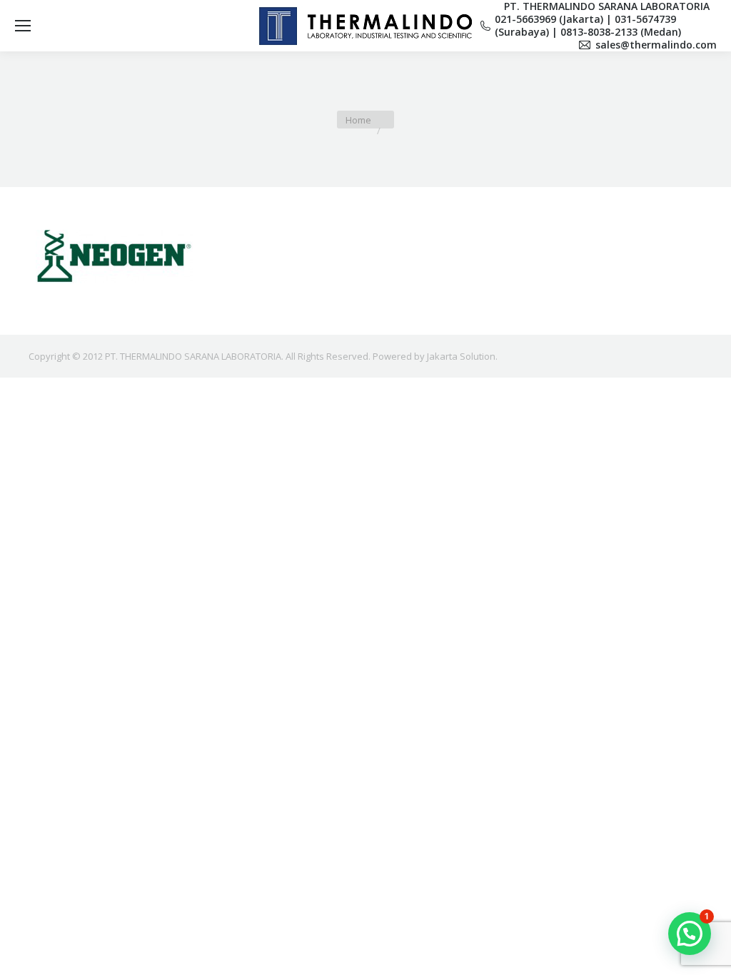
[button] (689, 933)
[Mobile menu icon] (22, 25)
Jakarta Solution (461, 356)
